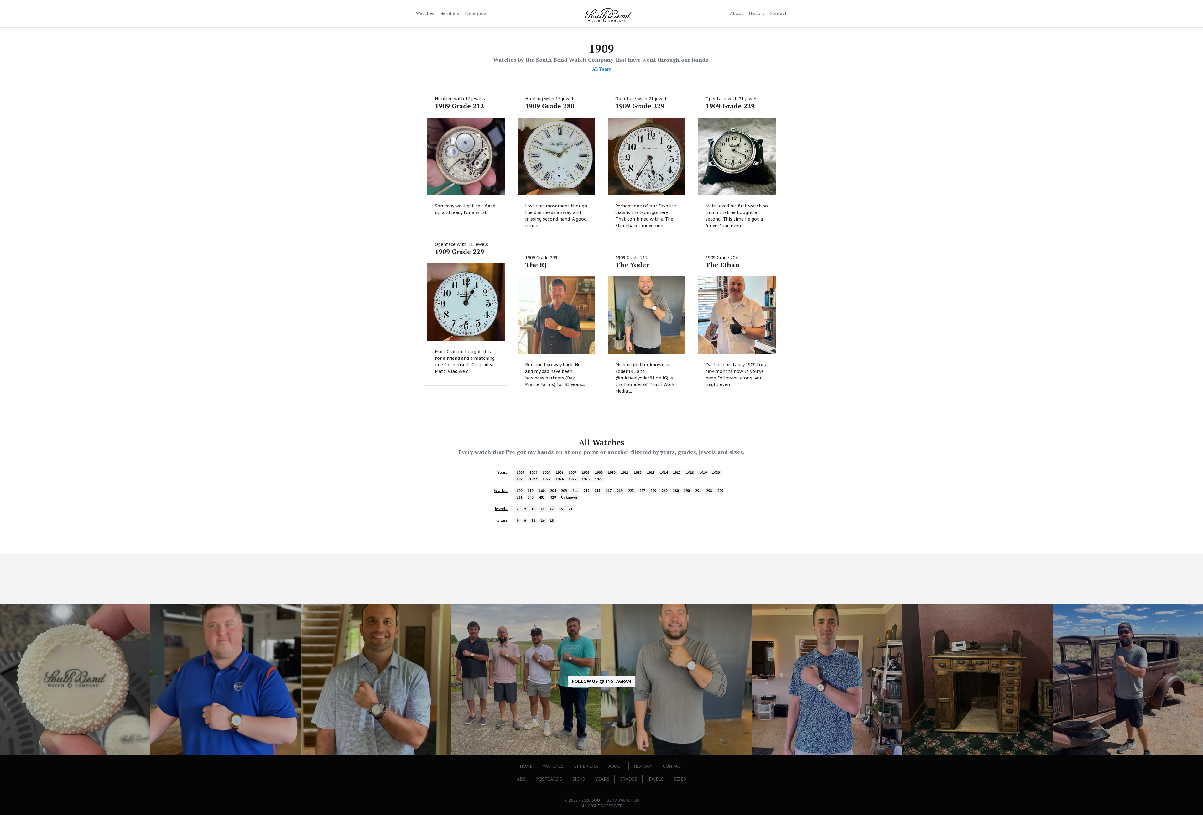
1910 (611, 472)
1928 (598, 479)
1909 (598, 472)
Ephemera (475, 13)
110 (530, 490)
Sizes (680, 779)
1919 (703, 472)
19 (561, 509)
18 (552, 520)
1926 (585, 479)
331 (519, 497)
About (737, 13)
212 (586, 490)
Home (526, 766)
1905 (546, 472)
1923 (546, 479)
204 (553, 490)
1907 (572, 472)
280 (676, 490)
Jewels (656, 779)
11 (533, 509)
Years (602, 779)
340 (530, 497)
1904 (533, 472)
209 (564, 490)
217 (609, 490)
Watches (425, 13)
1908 (585, 472)
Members (449, 13)
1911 (624, 472)
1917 (676, 472)
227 (642, 490)
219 (619, 490)
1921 (520, 479)
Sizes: (502, 520)
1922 (533, 479)
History (756, 13)
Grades (628, 779)
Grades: (501, 490)
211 (575, 490)
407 (541, 497)
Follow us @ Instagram (601, 681)
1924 (559, 479)
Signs (578, 779)
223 (631, 490)
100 (519, 490)
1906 (559, 472)
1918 (690, 472)
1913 (650, 472)
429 (553, 497)
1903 (520, 472)
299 (720, 490)
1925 (572, 479)
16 (542, 520)
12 (533, 520)
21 (570, 509)
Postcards (549, 779)
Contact (778, 13)
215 (597, 490)
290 (687, 490)
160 (541, 490)
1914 (664, 472)
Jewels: (501, 508)
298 (709, 490)
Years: (502, 472)
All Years (601, 69)
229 (653, 490)
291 (698, 490)
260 (664, 490)
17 (552, 509)
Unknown (569, 497)
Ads (521, 779)
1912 (637, 472)
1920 (716, 472)
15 (542, 509)
